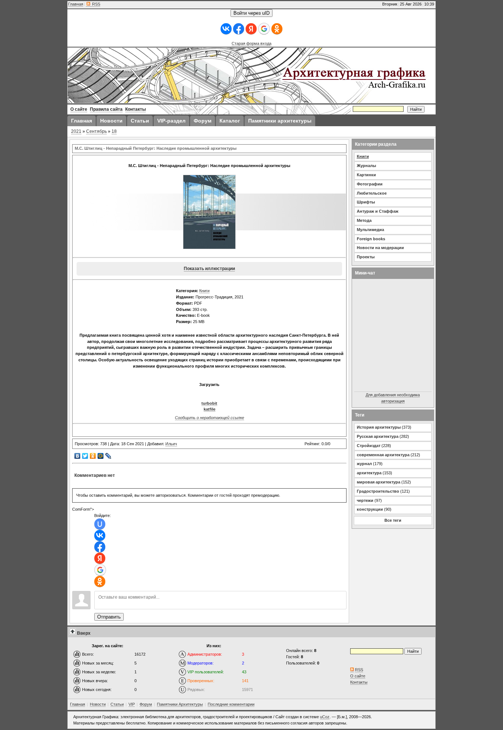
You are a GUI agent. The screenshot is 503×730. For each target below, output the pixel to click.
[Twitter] (85, 456)
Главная (75, 4)
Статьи (117, 704)
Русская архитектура (377, 436)
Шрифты (366, 202)
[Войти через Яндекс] (251, 29)
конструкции (370, 509)
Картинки (366, 175)
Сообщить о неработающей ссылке (209, 417)
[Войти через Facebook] (238, 29)
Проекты (365, 257)
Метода (364, 220)
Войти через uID (251, 13)
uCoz (325, 717)
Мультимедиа (370, 229)
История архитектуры (379, 427)
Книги (204, 290)
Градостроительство (378, 491)
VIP (132, 704)
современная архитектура (383, 455)
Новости (98, 704)
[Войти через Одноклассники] (276, 29)
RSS (95, 4)
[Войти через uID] (99, 524)
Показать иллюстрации (209, 268)
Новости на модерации (380, 247)
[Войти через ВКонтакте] (226, 29)
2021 (76, 131)
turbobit (209, 403)
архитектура (369, 473)
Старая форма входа (251, 43)
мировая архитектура (378, 482)
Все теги (392, 520)
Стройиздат (368, 445)
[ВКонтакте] (77, 456)
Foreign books (371, 239)
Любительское (372, 193)
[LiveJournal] (108, 456)
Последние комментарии (231, 704)
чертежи (365, 500)
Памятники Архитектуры (180, 704)
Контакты (358, 682)
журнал (364, 463)
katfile (209, 409)
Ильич (171, 444)
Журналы (366, 165)
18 (114, 131)
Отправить (109, 617)
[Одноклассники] (93, 456)
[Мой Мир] (101, 456)
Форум (146, 704)
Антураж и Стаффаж (377, 211)
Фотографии (370, 184)
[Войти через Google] (264, 29)
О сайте (357, 676)
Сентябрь (96, 131)
